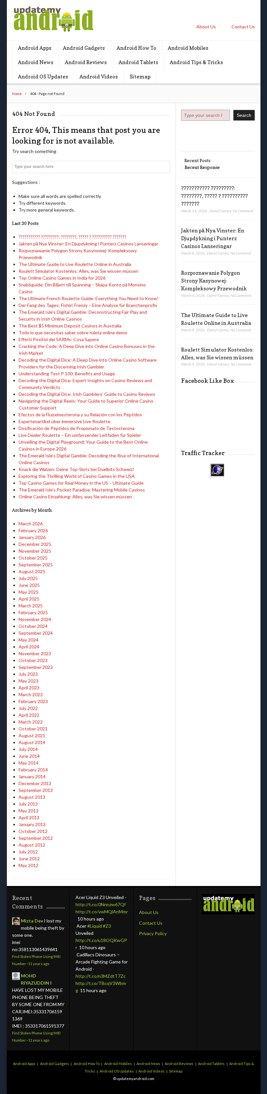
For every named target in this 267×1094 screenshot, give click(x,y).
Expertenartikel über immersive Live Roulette (64, 421)
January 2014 (32, 776)
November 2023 (35, 653)
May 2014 (28, 763)
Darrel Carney (220, 210)
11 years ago (38, 964)
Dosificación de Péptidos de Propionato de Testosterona (76, 428)
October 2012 (33, 831)
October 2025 (33, 558)
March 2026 (31, 523)
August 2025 (32, 571)
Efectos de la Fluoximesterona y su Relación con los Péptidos (80, 414)
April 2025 (29, 599)
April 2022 (29, 715)
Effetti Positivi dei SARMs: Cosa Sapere (59, 339)
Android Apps (34, 48)
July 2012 (28, 851)
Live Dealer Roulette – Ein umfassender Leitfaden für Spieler (80, 435)
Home (17, 93)
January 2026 (32, 537)
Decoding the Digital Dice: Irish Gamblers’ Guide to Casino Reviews (87, 394)
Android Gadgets (84, 48)
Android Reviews (86, 62)
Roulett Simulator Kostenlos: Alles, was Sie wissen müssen (78, 271)
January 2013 (32, 824)
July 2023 (28, 674)
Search (244, 115)
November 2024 (35, 619)
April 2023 (29, 687)
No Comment (243, 210)
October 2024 (33, 626)
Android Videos (98, 76)
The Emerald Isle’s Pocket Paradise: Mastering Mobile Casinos (82, 489)
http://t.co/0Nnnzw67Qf (101, 904)
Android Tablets (138, 62)
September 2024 (36, 633)
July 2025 (28, 578)
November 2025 (35, 551)
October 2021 (33, 728)
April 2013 (29, 817)
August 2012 (32, 845)
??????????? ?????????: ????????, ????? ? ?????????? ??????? (72, 237)
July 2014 (28, 749)
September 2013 (36, 790)
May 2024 (28, 640)
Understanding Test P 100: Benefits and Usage (67, 373)
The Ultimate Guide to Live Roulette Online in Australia (75, 264)
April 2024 (29, 646)
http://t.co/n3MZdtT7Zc (101, 976)
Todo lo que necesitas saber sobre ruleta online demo (73, 332)
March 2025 (31, 605)
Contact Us (243, 26)
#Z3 (107, 926)
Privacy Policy (153, 933)
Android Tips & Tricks (196, 62)
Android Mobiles (188, 48)
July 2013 (28, 804)
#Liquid (94, 926)
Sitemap (140, 76)
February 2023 (33, 701)
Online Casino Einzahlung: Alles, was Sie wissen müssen (75, 496)
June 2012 (29, 858)
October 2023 (33, 660)
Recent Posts (197, 160)
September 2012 (36, 838)
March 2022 (31, 722)
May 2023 (28, 681)
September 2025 (36, 564)
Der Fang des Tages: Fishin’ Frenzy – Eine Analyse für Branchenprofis (88, 305)
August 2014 (32, 742)
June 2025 (29, 585)
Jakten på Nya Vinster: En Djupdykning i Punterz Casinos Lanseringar (88, 243)
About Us (206, 26)
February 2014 (33, 769)
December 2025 (35, 544)
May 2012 (28, 865)
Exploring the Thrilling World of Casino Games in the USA (77, 476)
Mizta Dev (32, 920)
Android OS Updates (43, 76)
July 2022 (28, 708)
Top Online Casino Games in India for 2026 (62, 278)
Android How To (136, 48)
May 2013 (28, 810)
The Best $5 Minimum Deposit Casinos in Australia (70, 325)
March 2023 (31, 694)
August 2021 (32, 735)
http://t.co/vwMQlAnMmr (102, 911)
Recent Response (202, 167)
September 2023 (36, 667)
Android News (35, 62)
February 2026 (33, 530)
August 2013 (32, 797)
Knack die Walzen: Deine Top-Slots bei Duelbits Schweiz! (76, 469)
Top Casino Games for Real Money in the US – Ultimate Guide (81, 483)
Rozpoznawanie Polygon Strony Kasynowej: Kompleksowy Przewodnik (214, 281)
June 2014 (29, 756)
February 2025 (33, 612)
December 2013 (35, 783)
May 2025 (28, 592)
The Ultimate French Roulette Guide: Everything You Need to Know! (89, 298)
